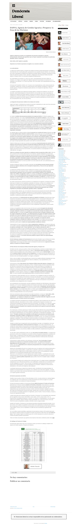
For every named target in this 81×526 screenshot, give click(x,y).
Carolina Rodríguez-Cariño (63, 158)
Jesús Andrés (61, 174)
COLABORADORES (57, 21)
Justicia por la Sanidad (62, 181)
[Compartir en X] (14, 472)
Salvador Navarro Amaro (62, 200)
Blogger (46, 523)
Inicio (33, 506)
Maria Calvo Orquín (62, 190)
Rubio (60, 199)
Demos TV (60, 163)
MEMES (31, 21)
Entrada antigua (52, 506)
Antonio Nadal (61, 154)
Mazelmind (60, 191)
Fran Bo (60, 172)
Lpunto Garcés (61, 182)
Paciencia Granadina (62, 193)
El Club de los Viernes (62, 166)
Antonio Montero (61, 153)
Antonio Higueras (61, 152)
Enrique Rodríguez (61, 170)
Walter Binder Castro (62, 203)
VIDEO (36, 21)
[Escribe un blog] (13, 472)
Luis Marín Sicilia (61, 184)
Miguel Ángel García (62, 192)
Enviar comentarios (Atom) (18, 508)
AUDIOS (26, 21)
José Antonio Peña (61, 176)
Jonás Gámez (61, 175)
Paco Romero (61, 194)
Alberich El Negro (61, 150)
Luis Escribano (61, 183)
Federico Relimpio (61, 171)
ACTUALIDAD (13, 21)
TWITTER (42, 21)
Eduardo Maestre (61, 165)
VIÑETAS (20, 21)
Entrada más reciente (13, 506)
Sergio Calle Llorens (62, 201)
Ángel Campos (61, 204)
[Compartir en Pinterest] (16, 472)
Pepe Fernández (61, 195)
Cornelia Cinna (61, 161)
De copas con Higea (62, 162)
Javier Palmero (61, 173)
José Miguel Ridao (61, 180)
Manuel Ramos (61, 186)
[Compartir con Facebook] (15, 472)
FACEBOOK (48, 21)
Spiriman (60, 202)
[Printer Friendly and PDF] (63, 25)
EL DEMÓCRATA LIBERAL (63, 164)
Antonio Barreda (61, 151)
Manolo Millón (61, 185)
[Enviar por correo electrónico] (12, 472)
